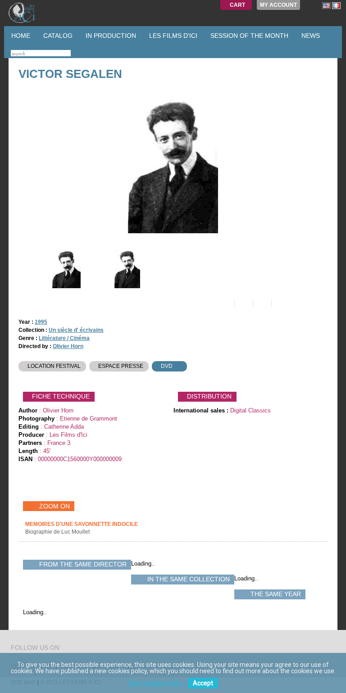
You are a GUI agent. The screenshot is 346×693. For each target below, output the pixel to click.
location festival (54, 366)
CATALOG (57, 35)
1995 (41, 322)
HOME (19, 35)
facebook (76, 648)
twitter (67, 648)
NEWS (310, 35)
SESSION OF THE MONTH (248, 35)
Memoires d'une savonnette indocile (81, 524)
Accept (203, 683)
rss (84, 648)
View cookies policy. (155, 683)
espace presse (120, 366)
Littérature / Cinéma (64, 338)
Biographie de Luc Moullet (58, 532)
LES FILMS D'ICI (172, 35)
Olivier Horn (68, 346)
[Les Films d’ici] (31, 12)
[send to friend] (224, 303)
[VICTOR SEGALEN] (65, 269)
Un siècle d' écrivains (76, 330)
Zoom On (54, 506)
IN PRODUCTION (110, 35)
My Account (278, 5)
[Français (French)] (336, 5)
